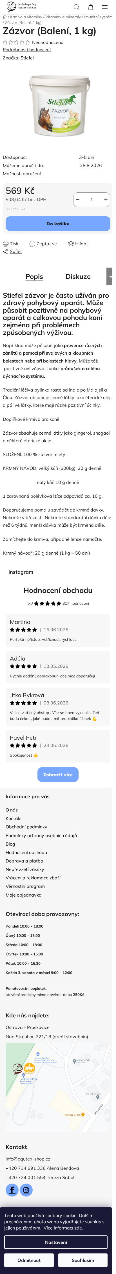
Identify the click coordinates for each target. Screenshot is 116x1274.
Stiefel (27, 58)
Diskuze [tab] (78, 276)
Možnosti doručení (22, 173)
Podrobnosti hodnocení (27, 49)
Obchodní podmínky (26, 827)
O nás (12, 810)
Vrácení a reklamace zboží (33, 878)
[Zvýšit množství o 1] (106, 200)
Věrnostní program (25, 886)
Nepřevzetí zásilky (25, 869)
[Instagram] (26, 1190)
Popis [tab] (34, 276)
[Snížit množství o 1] (77, 200)
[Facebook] (12, 1190)
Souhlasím (83, 1260)
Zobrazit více (58, 774)
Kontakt (14, 818)
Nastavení (56, 1242)
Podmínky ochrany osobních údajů (41, 835)
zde (78, 1228)
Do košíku (58, 223)
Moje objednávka (24, 895)
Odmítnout (29, 1260)
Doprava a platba (24, 861)
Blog (10, 844)
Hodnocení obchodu (58, 590)
